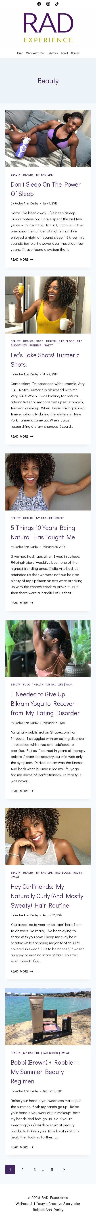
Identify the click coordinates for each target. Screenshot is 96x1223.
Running (35, 345)
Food (39, 341)
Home (19, 53)
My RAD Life (44, 174)
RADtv (77, 872)
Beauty (16, 174)
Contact (75, 53)
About (64, 53)
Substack (52, 53)
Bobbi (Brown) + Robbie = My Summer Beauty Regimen (44, 1071)
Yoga (69, 684)
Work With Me (35, 53)
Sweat (48, 345)
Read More (22, 259)
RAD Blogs (66, 341)
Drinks (28, 341)
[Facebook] (39, 4)
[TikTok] (57, 4)
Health (28, 174)
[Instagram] (48, 4)
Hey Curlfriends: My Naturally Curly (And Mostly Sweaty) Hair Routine (47, 895)
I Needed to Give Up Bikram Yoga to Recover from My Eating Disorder (45, 703)
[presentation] (48, 138)
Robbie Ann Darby (26, 203)
